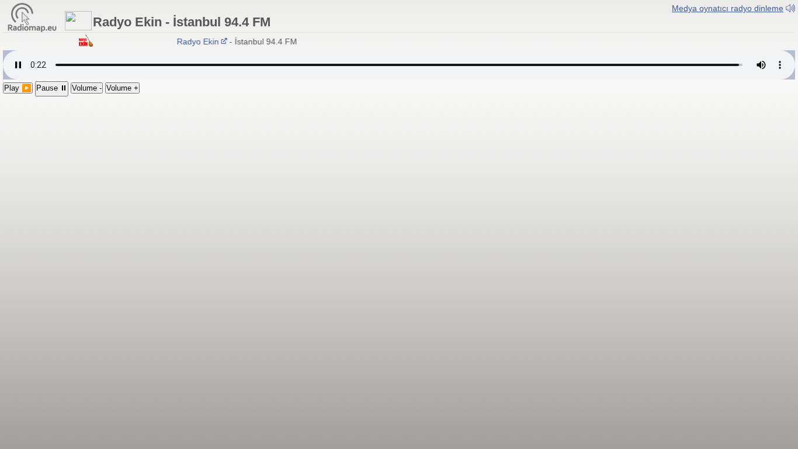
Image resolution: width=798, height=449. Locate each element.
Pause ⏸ (51, 88)
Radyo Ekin (195, 41)
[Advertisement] (399, 184)
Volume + (122, 88)
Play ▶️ (18, 88)
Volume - (87, 88)
